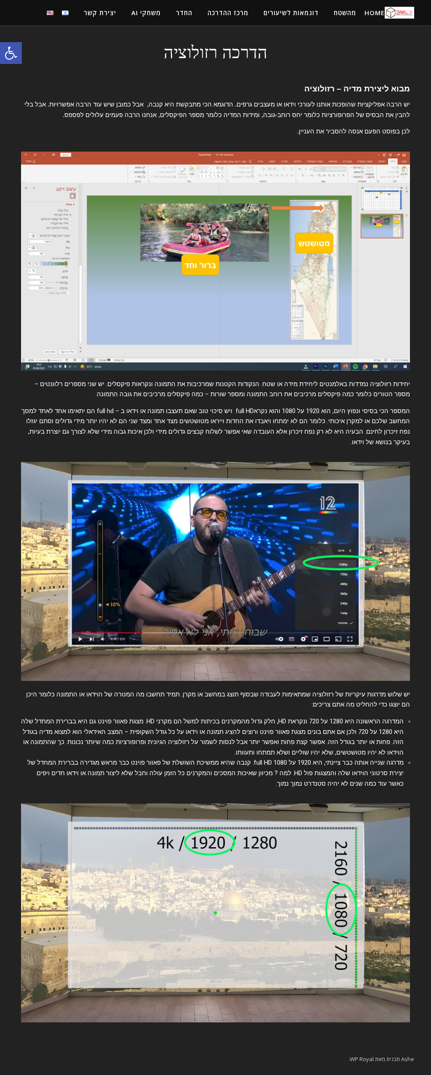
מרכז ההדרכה (228, 12)
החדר (184, 12)
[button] (11, 53)
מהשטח (345, 12)
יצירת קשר (100, 12)
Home (374, 12)
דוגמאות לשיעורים (291, 12)
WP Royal (362, 1059)
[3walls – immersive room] (399, 13)
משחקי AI (146, 12)
